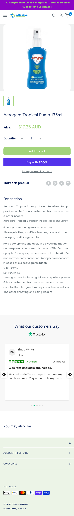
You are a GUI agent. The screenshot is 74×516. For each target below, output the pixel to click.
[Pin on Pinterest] (55, 183)
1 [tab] (31, 405)
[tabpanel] (37, 372)
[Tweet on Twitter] (61, 183)
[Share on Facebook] (48, 183)
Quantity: (9, 138)
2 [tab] (34, 405)
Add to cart (37, 151)
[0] (68, 15)
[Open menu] (5, 15)
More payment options (37, 171)
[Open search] (54, 15)
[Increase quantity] (40, 138)
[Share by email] (68, 183)
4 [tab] (39, 405)
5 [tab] (42, 405)
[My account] (60, 15)
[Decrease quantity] (22, 138)
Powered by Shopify (14, 508)
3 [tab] (37, 405)
